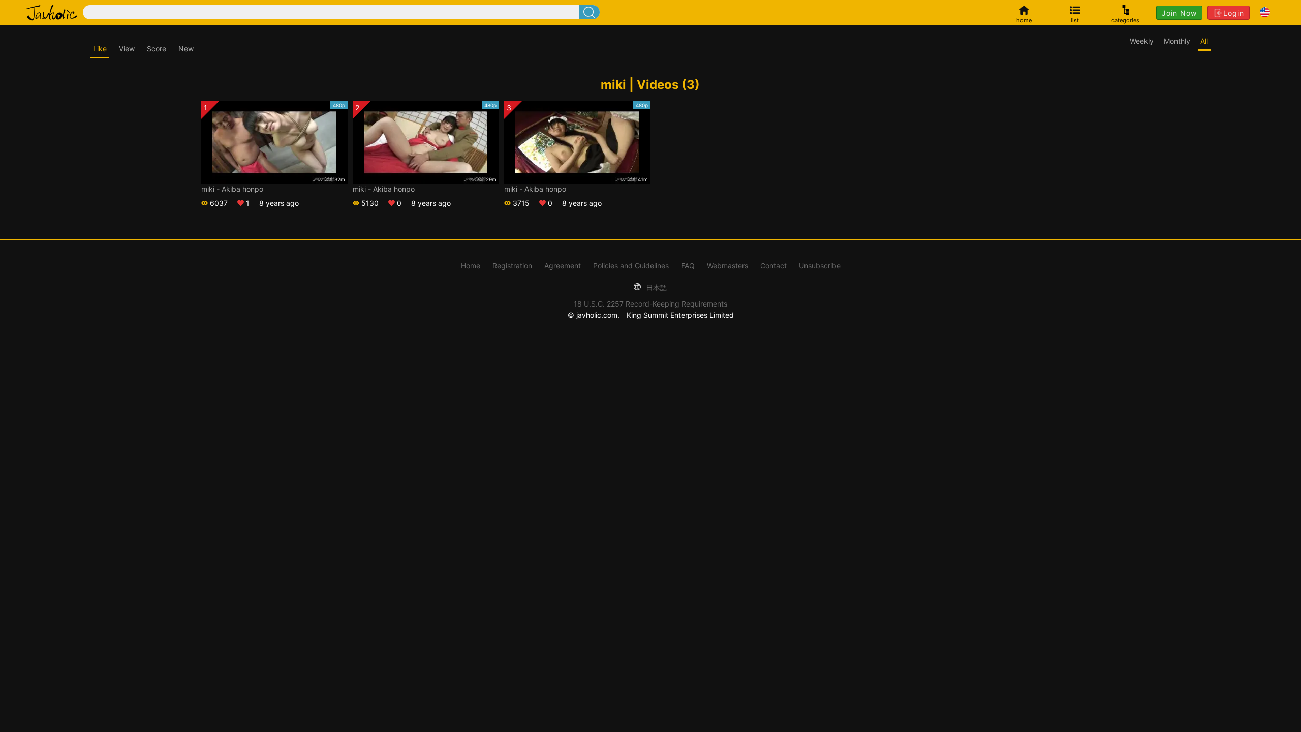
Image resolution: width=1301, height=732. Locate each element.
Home (470, 265)
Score (156, 48)
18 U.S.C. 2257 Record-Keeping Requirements (650, 303)
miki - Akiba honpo (232, 189)
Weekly (1142, 41)
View (127, 48)
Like (100, 48)
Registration (512, 265)
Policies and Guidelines (631, 265)
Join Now (1179, 13)
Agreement (562, 265)
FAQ (688, 265)
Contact (773, 265)
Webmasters (727, 265)
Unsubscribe (820, 265)
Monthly (1177, 41)
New (186, 48)
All (1204, 41)
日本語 (655, 287)
